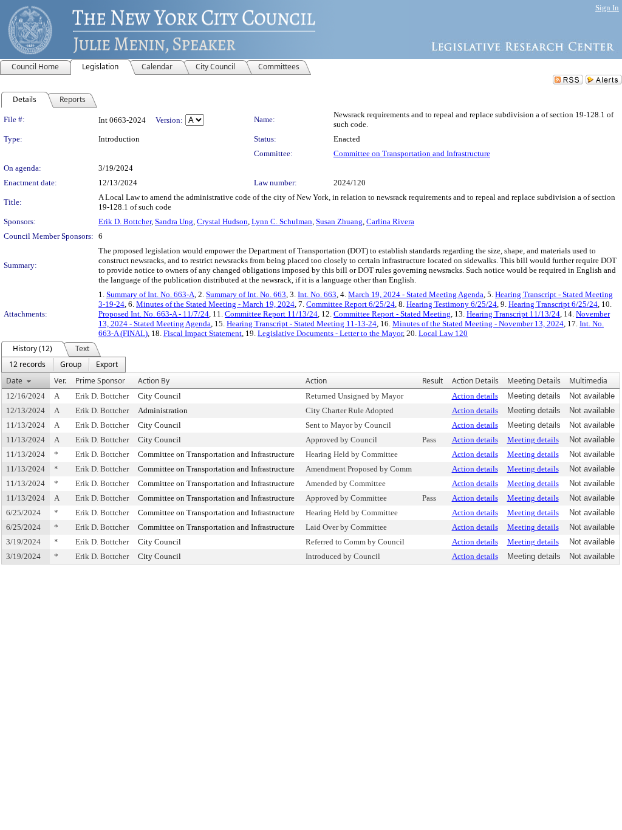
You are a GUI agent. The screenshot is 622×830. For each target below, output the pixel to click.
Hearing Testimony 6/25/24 (451, 304)
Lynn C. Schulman (281, 221)
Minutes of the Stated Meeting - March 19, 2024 (215, 304)
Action (316, 381)
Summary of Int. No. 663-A (150, 294)
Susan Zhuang (339, 221)
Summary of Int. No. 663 (246, 294)
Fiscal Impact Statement (202, 333)
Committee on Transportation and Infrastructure (411, 153)
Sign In (607, 7)
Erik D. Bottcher (124, 221)
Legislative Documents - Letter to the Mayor (330, 333)
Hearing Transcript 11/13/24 (513, 313)
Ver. (60, 381)
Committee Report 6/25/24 (350, 304)
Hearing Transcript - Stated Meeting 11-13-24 (302, 323)
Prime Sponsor (100, 381)
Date (14, 381)
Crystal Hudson (222, 221)
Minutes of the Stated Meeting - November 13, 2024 (478, 323)
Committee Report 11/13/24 (271, 313)
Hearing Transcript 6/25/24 (553, 304)
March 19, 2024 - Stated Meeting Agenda (416, 294)
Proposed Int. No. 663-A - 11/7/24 (153, 313)
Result (432, 381)
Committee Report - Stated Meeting (392, 313)
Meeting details (533, 439)
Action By (153, 381)
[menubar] (63, 364)
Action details (475, 395)
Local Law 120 (443, 333)
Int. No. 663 (317, 294)
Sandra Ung (174, 221)
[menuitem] (27, 364)
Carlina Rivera (390, 221)
